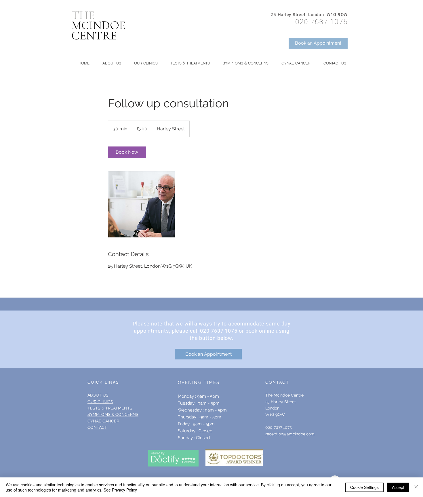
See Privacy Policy (120, 490)
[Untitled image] (141, 204)
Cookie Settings (364, 487)
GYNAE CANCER (103, 421)
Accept (398, 487)
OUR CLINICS (100, 401)
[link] (127, 152)
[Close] (416, 487)
